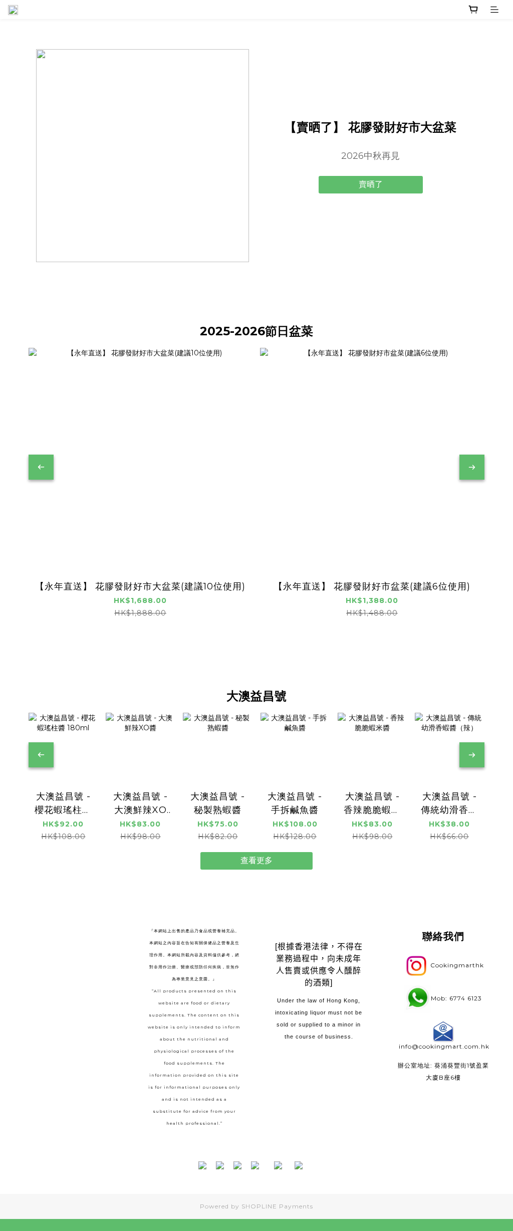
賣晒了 (371, 184)
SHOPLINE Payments (277, 1206)
